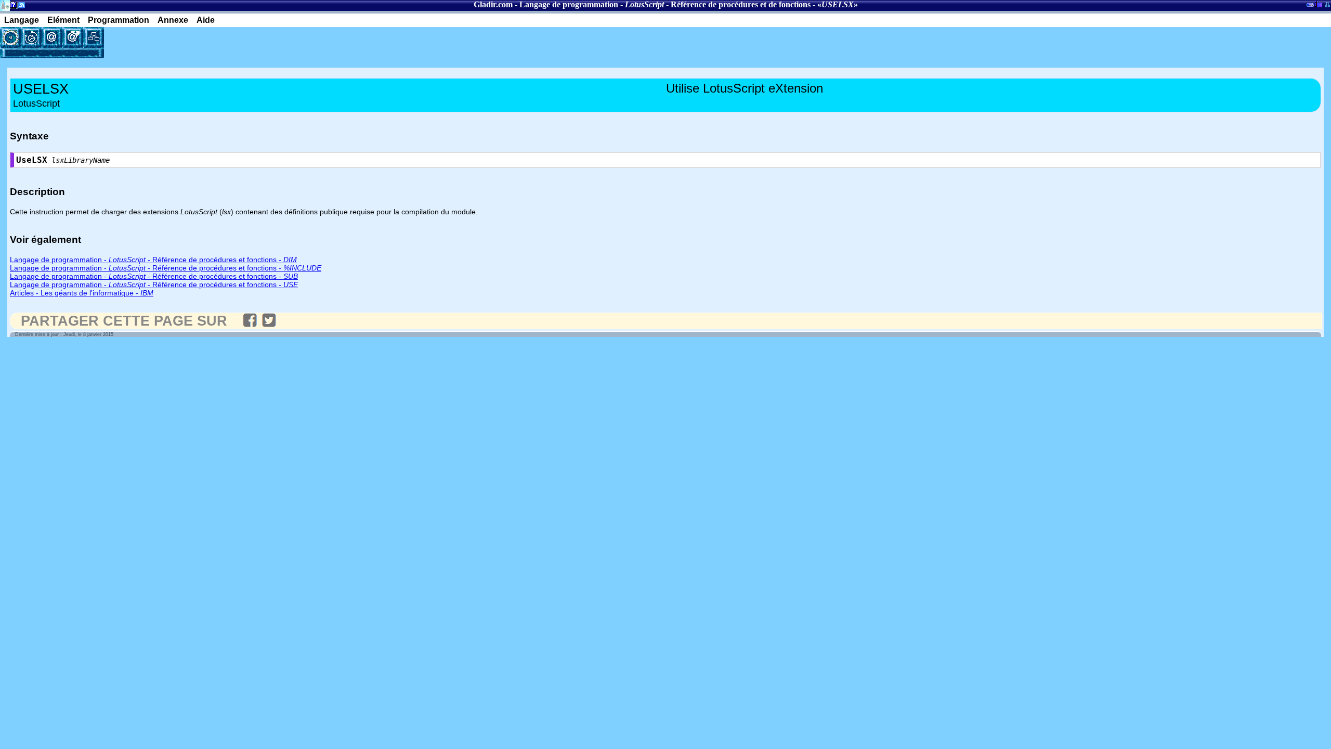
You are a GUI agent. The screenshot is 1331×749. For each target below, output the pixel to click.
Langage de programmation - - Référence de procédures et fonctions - (153, 259)
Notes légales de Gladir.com (12, 7)
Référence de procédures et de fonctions (741, 4)
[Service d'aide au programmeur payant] (72, 37)
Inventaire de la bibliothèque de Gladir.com (1318, 3)
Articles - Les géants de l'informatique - (81, 293)
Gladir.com (493, 4)
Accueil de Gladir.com (5, 4)
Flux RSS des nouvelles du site (19, 7)
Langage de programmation (568, 4)
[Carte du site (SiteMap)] (93, 37)
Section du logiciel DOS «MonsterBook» (1310, 7)
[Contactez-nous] (52, 37)
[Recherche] (31, 37)
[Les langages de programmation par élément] (10, 37)
